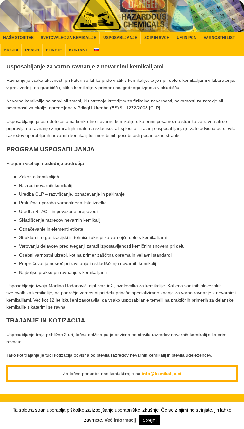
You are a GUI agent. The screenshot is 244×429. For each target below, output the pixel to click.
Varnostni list (219, 38)
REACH (32, 50)
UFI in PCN (187, 38)
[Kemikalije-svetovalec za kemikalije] (122, 27)
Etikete (54, 50)
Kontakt (78, 50)
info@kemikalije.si (161, 373)
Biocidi (11, 50)
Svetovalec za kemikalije (68, 38)
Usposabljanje (120, 38)
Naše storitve (18, 38)
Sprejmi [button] (150, 420)
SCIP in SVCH (157, 38)
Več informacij (120, 420)
